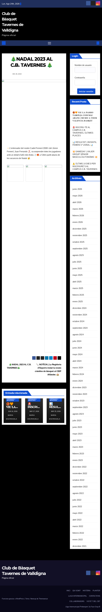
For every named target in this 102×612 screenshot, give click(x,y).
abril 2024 (77, 361)
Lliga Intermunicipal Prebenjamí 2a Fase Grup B (83, 607)
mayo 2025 (78, 275)
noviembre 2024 (80, 315)
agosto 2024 (78, 335)
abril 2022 (77, 520)
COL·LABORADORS (76, 601)
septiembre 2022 (80, 487)
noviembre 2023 (80, 394)
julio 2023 (77, 420)
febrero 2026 (78, 215)
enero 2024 (78, 381)
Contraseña (80, 78)
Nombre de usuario (83, 65)
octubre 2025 (78, 242)
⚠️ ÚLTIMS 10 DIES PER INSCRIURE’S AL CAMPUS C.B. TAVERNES (85, 166)
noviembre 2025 (80, 235)
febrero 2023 (78, 454)
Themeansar (43, 599)
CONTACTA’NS (94, 596)
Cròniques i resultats (11, 400)
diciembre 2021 (80, 546)
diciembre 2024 (80, 308)
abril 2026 (77, 202)
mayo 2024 (78, 354)
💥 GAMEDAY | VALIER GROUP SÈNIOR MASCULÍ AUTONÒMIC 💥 (85, 154)
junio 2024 (77, 348)
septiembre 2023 (80, 407)
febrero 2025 (78, 295)
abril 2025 (77, 282)
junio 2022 (77, 506)
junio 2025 (77, 268)
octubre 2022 (78, 480)
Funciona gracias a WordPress (13, 599)
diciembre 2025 (80, 229)
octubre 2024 (78, 321)
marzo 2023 (78, 447)
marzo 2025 (78, 288)
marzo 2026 (78, 209)
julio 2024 (77, 341)
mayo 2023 (78, 434)
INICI (68, 591)
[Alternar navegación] (49, 43)
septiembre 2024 (80, 328)
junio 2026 (77, 189)
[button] (94, 43)
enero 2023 (78, 460)
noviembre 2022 (80, 473)
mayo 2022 (78, 513)
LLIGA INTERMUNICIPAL (77, 596)
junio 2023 (77, 427)
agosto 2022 (78, 493)
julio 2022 (77, 500)
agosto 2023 (78, 414)
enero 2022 (78, 540)
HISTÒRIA (86, 591)
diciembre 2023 (80, 387)
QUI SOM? (76, 591)
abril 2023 (77, 440)
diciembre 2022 (80, 467)
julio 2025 (77, 262)
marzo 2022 (78, 526)
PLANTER (96, 591)
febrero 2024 (78, 374)
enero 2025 (78, 301)
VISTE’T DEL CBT (93, 601)
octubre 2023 (78, 401)
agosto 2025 (78, 255)
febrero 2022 (78, 533)
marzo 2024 (78, 368)
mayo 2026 (78, 196)
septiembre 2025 (80, 249)
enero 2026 (78, 222)
